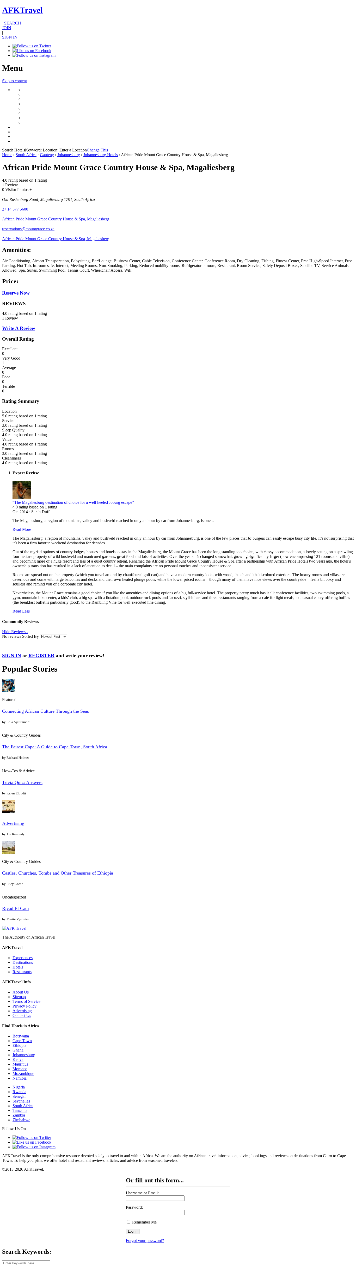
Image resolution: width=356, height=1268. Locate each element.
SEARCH (11, 23)
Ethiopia (19, 1045)
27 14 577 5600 (15, 209)
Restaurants (22, 972)
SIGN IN (9, 37)
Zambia (19, 1115)
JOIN (6, 28)
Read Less (21, 611)
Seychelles (21, 1101)
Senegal (19, 1096)
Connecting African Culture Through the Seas (45, 711)
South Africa (26, 154)
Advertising (13, 823)
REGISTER (41, 655)
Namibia (20, 1078)
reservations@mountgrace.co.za (28, 229)
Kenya (18, 1059)
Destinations (23, 962)
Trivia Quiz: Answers (22, 782)
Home (7, 154)
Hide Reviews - (15, 631)
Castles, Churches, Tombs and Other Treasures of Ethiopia (57, 873)
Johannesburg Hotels (100, 154)
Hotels (18, 967)
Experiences (23, 957)
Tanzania (20, 1110)
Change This (97, 150)
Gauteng (47, 154)
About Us (21, 992)
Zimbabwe (21, 1120)
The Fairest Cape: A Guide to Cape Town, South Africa (54, 746)
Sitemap (19, 997)
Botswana (21, 1036)
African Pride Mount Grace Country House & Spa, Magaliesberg (55, 219)
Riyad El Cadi (15, 908)
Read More (22, 529)
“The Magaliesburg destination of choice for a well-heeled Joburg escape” (73, 502)
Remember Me (144, 1222)
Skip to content (14, 81)
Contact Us (22, 1015)
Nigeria (19, 1087)
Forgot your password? (145, 1240)
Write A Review (18, 328)
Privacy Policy (24, 1006)
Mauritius (20, 1064)
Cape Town (22, 1040)
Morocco (20, 1069)
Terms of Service (26, 1001)
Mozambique (23, 1073)
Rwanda (19, 1091)
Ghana (18, 1050)
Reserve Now (16, 293)
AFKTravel (22, 10)
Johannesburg (68, 154)
